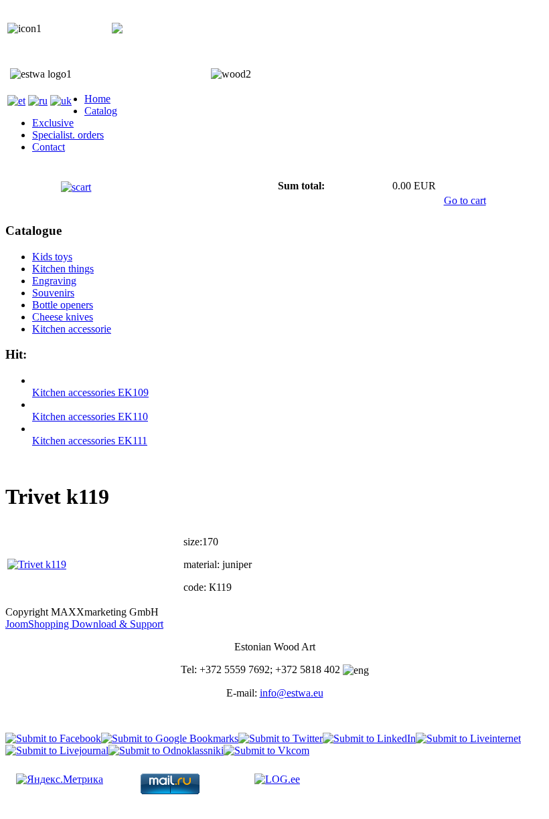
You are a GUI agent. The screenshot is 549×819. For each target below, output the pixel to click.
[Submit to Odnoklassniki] (166, 750)
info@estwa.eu (291, 693)
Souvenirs (53, 292)
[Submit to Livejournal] (56, 750)
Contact (48, 147)
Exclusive (53, 122)
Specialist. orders (68, 135)
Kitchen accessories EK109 (90, 392)
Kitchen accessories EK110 (90, 416)
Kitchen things (63, 268)
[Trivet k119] (36, 564)
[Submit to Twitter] (280, 738)
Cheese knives (62, 317)
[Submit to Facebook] (53, 738)
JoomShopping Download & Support (84, 624)
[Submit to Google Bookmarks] (169, 738)
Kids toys (52, 256)
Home (97, 98)
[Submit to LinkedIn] (369, 738)
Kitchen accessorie (71, 329)
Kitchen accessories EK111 (89, 440)
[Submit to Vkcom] (266, 750)
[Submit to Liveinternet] (468, 738)
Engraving (54, 280)
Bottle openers (62, 304)
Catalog (100, 110)
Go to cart (465, 200)
